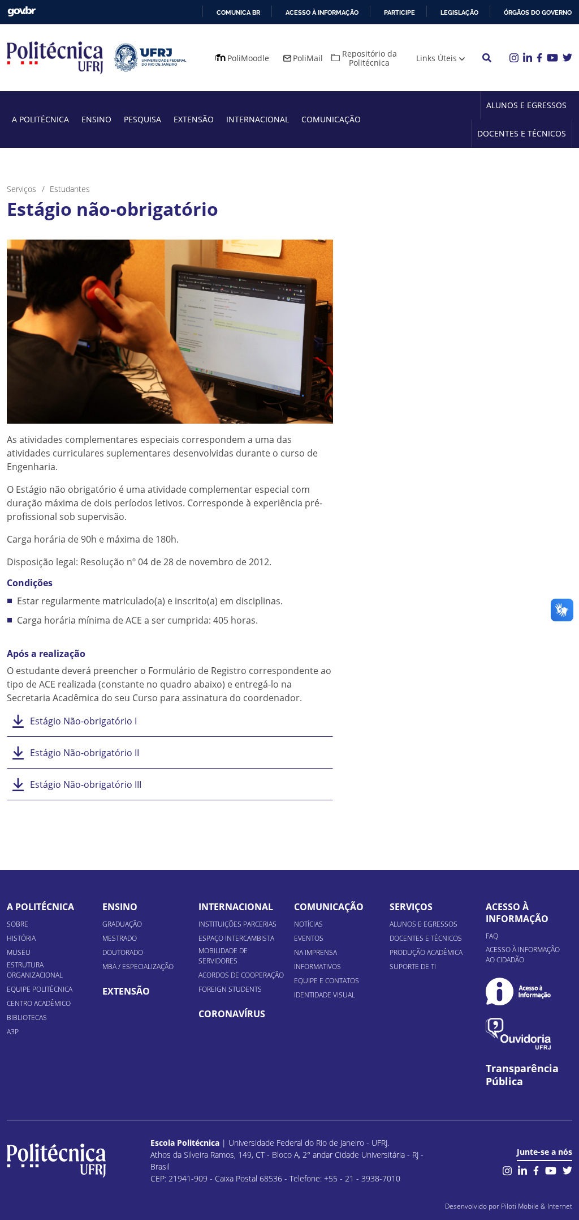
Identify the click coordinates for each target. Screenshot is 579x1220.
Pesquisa (142, 119)
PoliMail (308, 58)
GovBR (21, 11)
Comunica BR (238, 12)
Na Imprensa (315, 952)
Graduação (122, 924)
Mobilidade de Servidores (223, 956)
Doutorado (122, 952)
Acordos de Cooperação (241, 975)
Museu (19, 952)
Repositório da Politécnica (369, 58)
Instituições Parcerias (237, 924)
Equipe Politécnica (39, 989)
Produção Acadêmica (426, 952)
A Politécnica (40, 119)
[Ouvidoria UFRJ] (518, 1034)
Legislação (459, 12)
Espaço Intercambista (236, 938)
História (21, 938)
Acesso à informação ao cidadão (523, 955)
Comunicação (331, 119)
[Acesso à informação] (518, 991)
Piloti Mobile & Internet (536, 1206)
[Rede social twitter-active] (567, 1170)
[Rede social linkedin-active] (522, 1170)
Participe (399, 12)
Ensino (96, 119)
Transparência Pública (522, 1075)
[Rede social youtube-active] (550, 1170)
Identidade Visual (324, 995)
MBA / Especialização (138, 966)
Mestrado (119, 938)
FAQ (492, 936)
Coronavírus (231, 1014)
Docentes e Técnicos (521, 133)
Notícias (308, 924)
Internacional (257, 119)
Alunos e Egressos (526, 105)
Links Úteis (436, 58)
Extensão (194, 119)
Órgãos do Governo (538, 12)
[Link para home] (56, 1161)
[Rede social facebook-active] (536, 1170)
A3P (13, 1031)
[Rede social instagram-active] (507, 1170)
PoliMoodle (248, 58)
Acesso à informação (322, 12)
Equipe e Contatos (326, 981)
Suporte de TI (413, 966)
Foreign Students (230, 989)
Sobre (17, 924)
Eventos (308, 938)
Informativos (317, 966)
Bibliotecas (27, 1017)
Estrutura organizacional (35, 970)
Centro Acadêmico (39, 1003)
